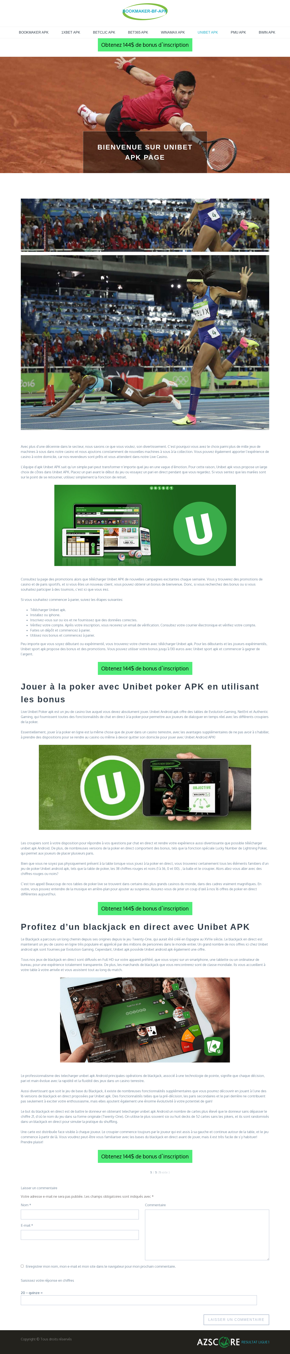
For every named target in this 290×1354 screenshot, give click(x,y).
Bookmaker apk (34, 32)
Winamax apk (173, 32)
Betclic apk (104, 32)
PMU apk (238, 32)
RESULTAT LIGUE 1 (255, 1342)
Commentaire (155, 1205)
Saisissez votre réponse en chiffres (47, 1280)
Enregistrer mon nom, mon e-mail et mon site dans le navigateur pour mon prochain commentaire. (101, 1266)
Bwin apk (267, 32)
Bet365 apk (138, 32)
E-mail (27, 1225)
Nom (26, 1205)
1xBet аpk (70, 32)
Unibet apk (208, 32)
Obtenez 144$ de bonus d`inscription (145, 44)
